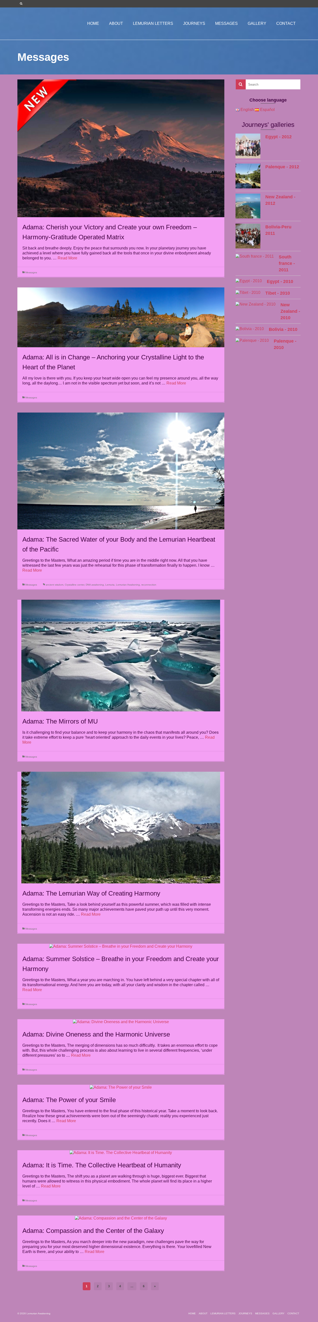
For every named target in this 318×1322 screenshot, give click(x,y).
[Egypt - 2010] (249, 280)
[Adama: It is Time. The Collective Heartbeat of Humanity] (121, 1152)
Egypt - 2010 (280, 281)
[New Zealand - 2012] (248, 206)
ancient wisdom (54, 584)
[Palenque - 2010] (252, 340)
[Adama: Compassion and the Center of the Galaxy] (121, 1218)
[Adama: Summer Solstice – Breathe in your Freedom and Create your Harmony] (120, 946)
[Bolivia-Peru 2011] (248, 236)
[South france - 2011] (255, 256)
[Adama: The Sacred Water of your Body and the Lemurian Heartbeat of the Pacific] (120, 471)
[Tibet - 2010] (248, 292)
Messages (31, 272)
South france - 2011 (287, 263)
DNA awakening (95, 584)
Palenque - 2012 (282, 166)
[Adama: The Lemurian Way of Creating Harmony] (120, 827)
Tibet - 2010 (277, 293)
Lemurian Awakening (128, 584)
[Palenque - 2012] (248, 176)
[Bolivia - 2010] (250, 328)
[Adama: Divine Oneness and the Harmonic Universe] (121, 1021)
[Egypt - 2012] (248, 146)
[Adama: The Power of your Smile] (121, 1087)
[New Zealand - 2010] (256, 304)
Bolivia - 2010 (283, 329)
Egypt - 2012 (278, 136)
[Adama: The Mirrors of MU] (120, 655)
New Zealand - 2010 (290, 311)
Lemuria (110, 584)
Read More (67, 258)
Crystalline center (74, 584)
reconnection (148, 584)
